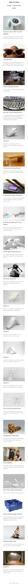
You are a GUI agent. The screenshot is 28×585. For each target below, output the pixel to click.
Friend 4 (6, 306)
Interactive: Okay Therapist (12, 195)
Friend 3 (6, 383)
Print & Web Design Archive (12, 514)
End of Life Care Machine (12, 409)
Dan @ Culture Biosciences (12, 112)
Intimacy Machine (9, 279)
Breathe (6, 567)
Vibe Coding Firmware (11, 87)
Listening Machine (9, 541)
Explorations (17, 5)
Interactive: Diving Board (11, 168)
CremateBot (7, 463)
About (14, 8)
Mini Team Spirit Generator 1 (13, 490)
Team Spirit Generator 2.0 (12, 252)
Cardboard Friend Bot (11, 436)
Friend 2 (6, 332)
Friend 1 (5, 357)
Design (9, 5)
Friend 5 (6, 141)
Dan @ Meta (7, 59)
